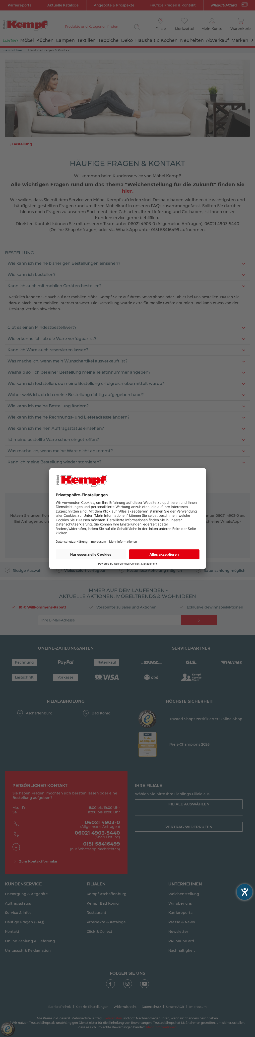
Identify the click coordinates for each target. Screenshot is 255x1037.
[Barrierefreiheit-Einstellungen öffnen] (245, 892)
